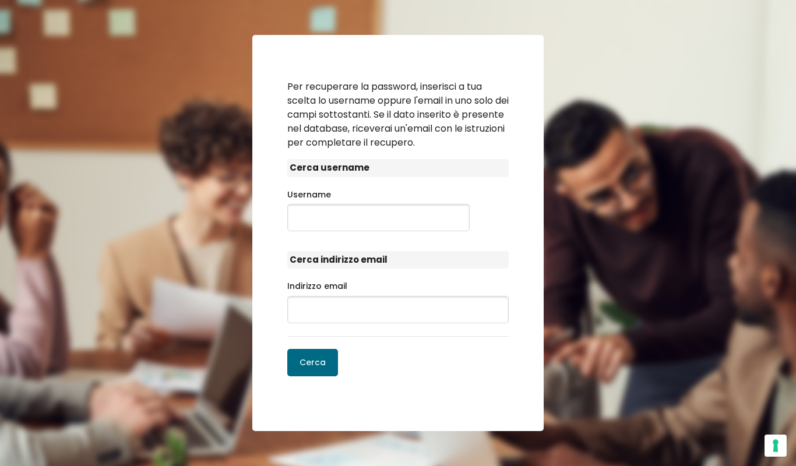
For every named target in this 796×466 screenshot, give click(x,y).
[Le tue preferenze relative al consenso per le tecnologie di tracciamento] (776, 446)
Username (309, 194)
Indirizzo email (317, 286)
